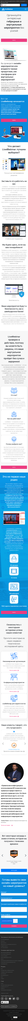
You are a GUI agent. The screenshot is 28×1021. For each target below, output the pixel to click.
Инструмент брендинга (6, 954)
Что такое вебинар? (5, 939)
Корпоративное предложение (7, 985)
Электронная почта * (6, 898)
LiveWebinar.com (7, 9)
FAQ (2, 968)
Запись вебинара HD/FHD (6, 957)
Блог (2, 977)
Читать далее (13, 670)
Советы (2, 978)
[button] (3, 518)
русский (15, 1019)
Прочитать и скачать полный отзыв (13, 751)
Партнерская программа (6, 990)
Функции (3, 941)
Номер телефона (5, 914)
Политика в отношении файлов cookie (14, 1014)
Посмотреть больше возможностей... (8, 962)
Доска (2, 959)
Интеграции (3, 973)
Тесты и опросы (4, 955)
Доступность (3, 942)
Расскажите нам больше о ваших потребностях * (13, 905)
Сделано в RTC (4, 986)
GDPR (11, 1017)
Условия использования (14, 1012)
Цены (2, 983)
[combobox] (10, 5)
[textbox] (10, 5)
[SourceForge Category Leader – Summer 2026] (14, 854)
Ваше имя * (4, 892)
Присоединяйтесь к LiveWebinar (9, 1006)
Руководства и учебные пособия (7, 970)
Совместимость (4, 946)
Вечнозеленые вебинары (6, 952)
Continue (24, 5)
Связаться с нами (4, 993)
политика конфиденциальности (14, 1015)
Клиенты (2, 988)
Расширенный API (4, 975)
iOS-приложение (4, 947)
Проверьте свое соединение (7, 972)
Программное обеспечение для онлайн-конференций (12, 960)
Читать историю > (6, 825)
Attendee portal (4, 964)
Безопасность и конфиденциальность (8, 944)
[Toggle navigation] (25, 9)
